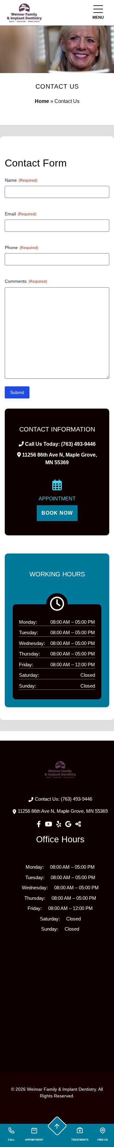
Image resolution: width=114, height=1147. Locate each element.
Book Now (57, 513)
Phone (21, 247)
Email (20, 213)
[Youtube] (49, 824)
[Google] (69, 824)
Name (21, 180)
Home (42, 101)
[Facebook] (39, 824)
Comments (26, 281)
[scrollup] (57, 1126)
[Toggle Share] (78, 824)
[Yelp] (59, 824)
